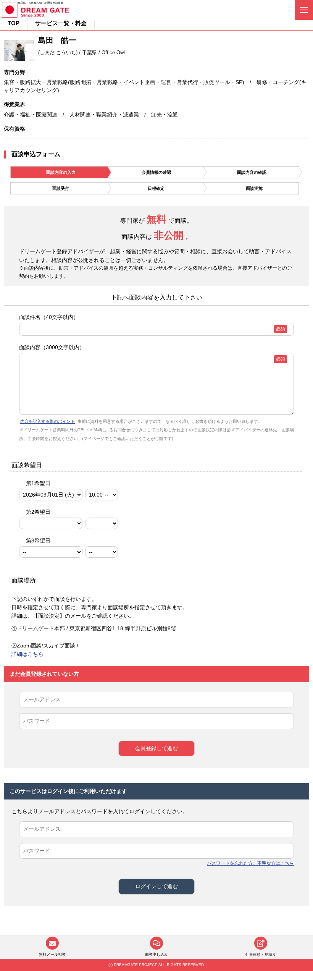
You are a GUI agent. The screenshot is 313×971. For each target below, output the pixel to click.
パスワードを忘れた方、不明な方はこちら (250, 863)
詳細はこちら (27, 654)
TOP (13, 23)
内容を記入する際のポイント (47, 421)
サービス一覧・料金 (61, 23)
